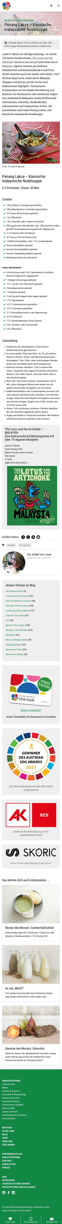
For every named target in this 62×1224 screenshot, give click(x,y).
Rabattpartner (11, 1157)
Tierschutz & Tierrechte (17, 596)
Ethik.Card (8, 1131)
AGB (4, 1177)
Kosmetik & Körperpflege (14, 1094)
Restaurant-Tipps (14, 649)
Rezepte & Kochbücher (19, 20)
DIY (7, 620)
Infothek (7, 1127)
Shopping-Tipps (13, 644)
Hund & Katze (8, 1118)
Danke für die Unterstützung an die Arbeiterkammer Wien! (31, 833)
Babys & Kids (8, 1108)
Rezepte (11, 545)
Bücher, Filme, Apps (15, 625)
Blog (5, 1134)
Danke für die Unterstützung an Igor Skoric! (31, 863)
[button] (23, 537)
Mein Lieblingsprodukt (16, 640)
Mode (5, 1087)
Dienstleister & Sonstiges (14, 1115)
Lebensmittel (8, 1084)
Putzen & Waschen (11, 1098)
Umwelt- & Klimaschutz (17, 605)
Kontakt (7, 1161)
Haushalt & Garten (11, 1101)
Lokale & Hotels (10, 1111)
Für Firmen (8, 1145)
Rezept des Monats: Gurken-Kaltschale (29, 928)
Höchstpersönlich (14, 591)
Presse (6, 1167)
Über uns (7, 1141)
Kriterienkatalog (12, 1154)
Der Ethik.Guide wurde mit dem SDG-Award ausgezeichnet (31, 788)
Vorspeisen (24, 545)
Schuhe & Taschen (11, 1091)
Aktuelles (10, 635)
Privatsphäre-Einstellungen (18, 1187)
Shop (5, 1138)
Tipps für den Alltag (15, 615)
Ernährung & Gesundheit (17, 610)
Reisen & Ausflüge (14, 654)
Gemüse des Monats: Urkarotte (24, 1048)
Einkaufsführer (11, 1080)
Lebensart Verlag (41, 1207)
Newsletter (9, 1164)
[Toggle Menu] (51, 5)
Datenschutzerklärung (16, 1183)
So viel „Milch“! (14, 988)
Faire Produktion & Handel (18, 601)
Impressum (8, 1180)
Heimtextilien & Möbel (13, 1105)
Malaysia (7, 66)
